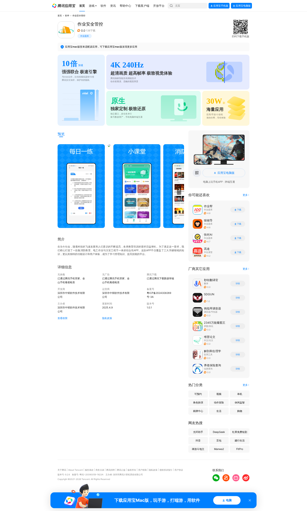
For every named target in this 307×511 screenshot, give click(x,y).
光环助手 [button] (198, 431)
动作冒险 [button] (219, 402)
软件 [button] (67, 15)
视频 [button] (218, 393)
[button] (63, 6)
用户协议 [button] (178, 470)
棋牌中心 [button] (198, 410)
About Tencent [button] (75, 470)
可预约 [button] (198, 393)
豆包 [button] (218, 440)
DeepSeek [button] (219, 431)
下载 (239, 209)
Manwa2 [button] (219, 448)
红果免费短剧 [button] (239, 431)
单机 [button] (239, 393)
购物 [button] (239, 410)
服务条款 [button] (89, 470)
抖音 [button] (198, 440)
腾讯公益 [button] (121, 470)
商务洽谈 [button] (100, 470)
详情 (238, 283)
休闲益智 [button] (240, 402)
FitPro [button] (239, 448)
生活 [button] (218, 410)
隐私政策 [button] (107, 318)
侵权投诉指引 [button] (166, 470)
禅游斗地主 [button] (198, 448)
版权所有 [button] (132, 470)
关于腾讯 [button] (62, 470)
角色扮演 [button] (198, 402)
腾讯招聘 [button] (110, 470)
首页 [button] (60, 15)
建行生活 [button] (240, 440)
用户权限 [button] (142, 470)
